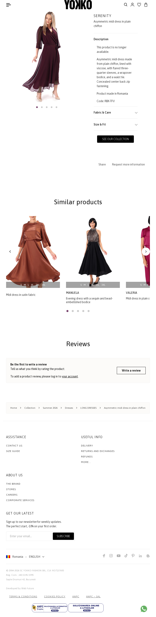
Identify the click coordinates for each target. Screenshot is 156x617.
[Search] (126, 4)
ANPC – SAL (93, 596)
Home (13, 407)
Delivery (87, 445)
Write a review (131, 370)
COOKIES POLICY (54, 596)
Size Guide (13, 451)
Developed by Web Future (20, 588)
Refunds (87, 456)
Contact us (14, 445)
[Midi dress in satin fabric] (33, 252)
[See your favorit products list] (139, 4)
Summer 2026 (50, 407)
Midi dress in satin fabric (21, 294)
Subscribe (63, 536)
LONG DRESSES (88, 407)
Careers (11, 494)
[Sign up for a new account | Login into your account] (132, 5)
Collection (29, 407)
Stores (11, 489)
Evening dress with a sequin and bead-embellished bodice (89, 300)
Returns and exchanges (98, 451)
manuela (72, 292)
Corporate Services (20, 500)
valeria (131, 292)
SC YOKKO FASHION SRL (33, 570)
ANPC (75, 596)
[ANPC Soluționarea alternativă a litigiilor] (49, 608)
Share (102, 164)
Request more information (128, 164)
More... (86, 462)
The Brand (13, 483)
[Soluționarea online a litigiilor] (86, 608)
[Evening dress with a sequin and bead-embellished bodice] (93, 252)
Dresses (69, 407)
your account (70, 376)
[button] (37, 107)
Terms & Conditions (23, 596)
